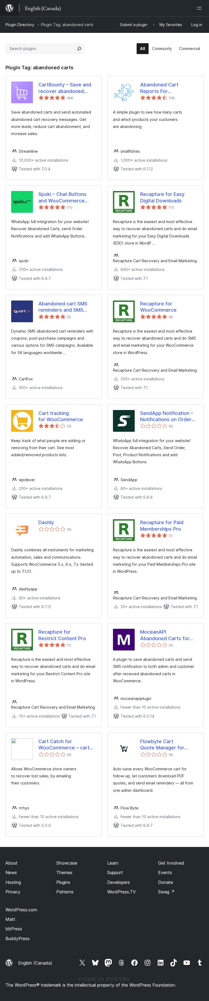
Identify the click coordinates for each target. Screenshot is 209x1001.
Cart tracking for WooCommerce (60, 416)
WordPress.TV (121, 891)
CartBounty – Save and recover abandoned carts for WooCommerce (64, 88)
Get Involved (171, 863)
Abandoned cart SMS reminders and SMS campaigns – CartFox (62, 307)
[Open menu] (200, 8)
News (11, 872)
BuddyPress (17, 938)
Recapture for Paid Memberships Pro (161, 525)
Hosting (13, 882)
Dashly (46, 522)
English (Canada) (35, 963)
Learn (112, 863)
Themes (64, 872)
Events (165, 872)
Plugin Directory (19, 24)
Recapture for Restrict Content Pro (62, 635)
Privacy (12, 891)
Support (115, 872)
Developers (118, 882)
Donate (165, 882)
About (11, 863)
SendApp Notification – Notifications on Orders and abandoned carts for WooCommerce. (169, 416)
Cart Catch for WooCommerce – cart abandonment (64, 745)
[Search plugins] (79, 48)
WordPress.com (21, 909)
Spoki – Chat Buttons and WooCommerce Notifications (62, 197)
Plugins (63, 882)
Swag (166, 891)
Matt (10, 919)
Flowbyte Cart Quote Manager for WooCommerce (162, 745)
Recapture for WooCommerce (158, 307)
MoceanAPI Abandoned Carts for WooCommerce (164, 635)
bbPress (13, 928)
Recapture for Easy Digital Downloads (162, 197)
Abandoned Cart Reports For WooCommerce (159, 88)
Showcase (66, 863)
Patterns (64, 891)
